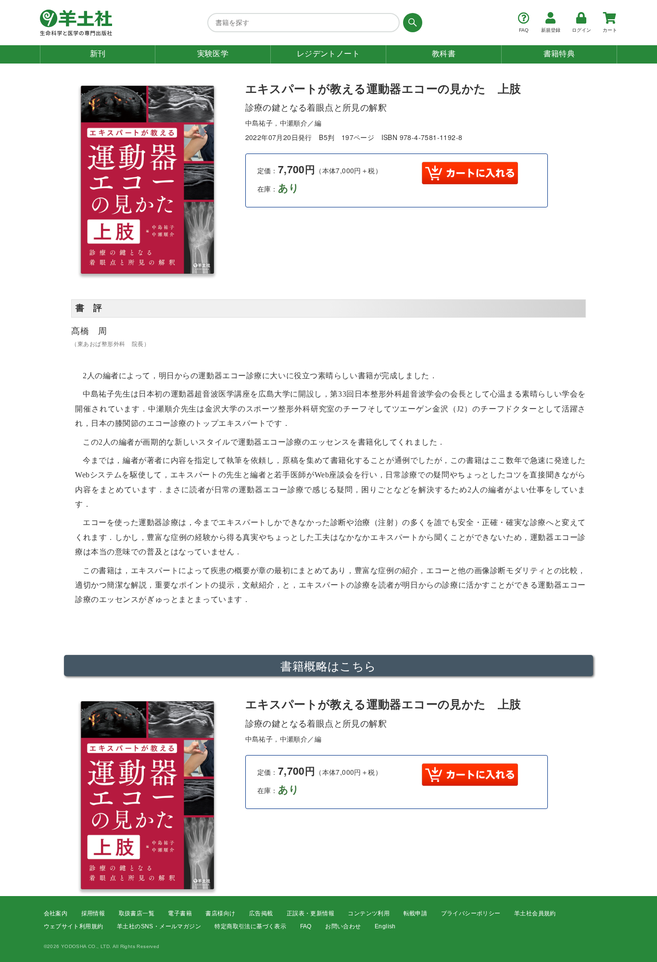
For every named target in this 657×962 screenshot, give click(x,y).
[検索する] (411, 22)
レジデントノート (328, 54)
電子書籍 (180, 913)
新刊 (98, 54)
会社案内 (56, 913)
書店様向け (220, 913)
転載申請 (416, 913)
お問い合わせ (343, 926)
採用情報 (93, 913)
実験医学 (213, 54)
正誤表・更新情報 (310, 913)
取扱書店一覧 (136, 913)
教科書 (443, 54)
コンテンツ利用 (369, 913)
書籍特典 (559, 54)
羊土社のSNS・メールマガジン (159, 926)
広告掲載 (261, 913)
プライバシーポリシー (471, 913)
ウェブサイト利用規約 (73, 926)
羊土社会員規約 (535, 913)
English (385, 926)
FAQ (306, 926)
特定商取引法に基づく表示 (250, 926)
